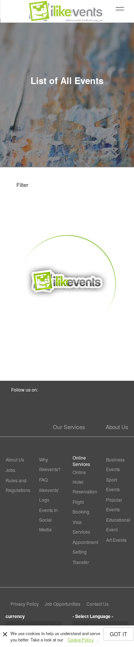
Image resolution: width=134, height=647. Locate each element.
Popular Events (114, 504)
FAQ (43, 479)
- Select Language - (93, 616)
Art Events (116, 540)
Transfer (81, 562)
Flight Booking (81, 507)
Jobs (10, 470)
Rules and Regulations (17, 485)
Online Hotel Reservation (84, 482)
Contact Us (97, 604)
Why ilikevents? (50, 464)
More (67, 346)
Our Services (69, 427)
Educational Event (117, 524)
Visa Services (81, 527)
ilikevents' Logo (49, 495)
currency (15, 616)
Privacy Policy (24, 604)
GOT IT (118, 634)
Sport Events (113, 484)
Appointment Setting (84, 547)
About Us (117, 427)
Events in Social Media (48, 519)
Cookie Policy (81, 640)
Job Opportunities (62, 604)
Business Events (115, 464)
